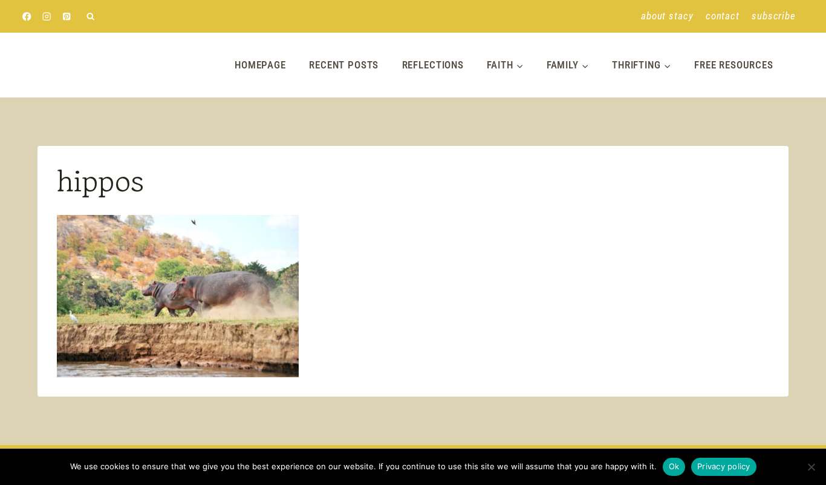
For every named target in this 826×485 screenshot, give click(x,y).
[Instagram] (47, 16)
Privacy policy (723, 466)
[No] (811, 467)
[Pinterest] (67, 16)
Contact (723, 16)
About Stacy (667, 16)
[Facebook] (27, 16)
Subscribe (774, 16)
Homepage (260, 65)
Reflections (433, 65)
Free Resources (733, 65)
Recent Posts (344, 65)
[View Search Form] (90, 16)
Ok (674, 466)
